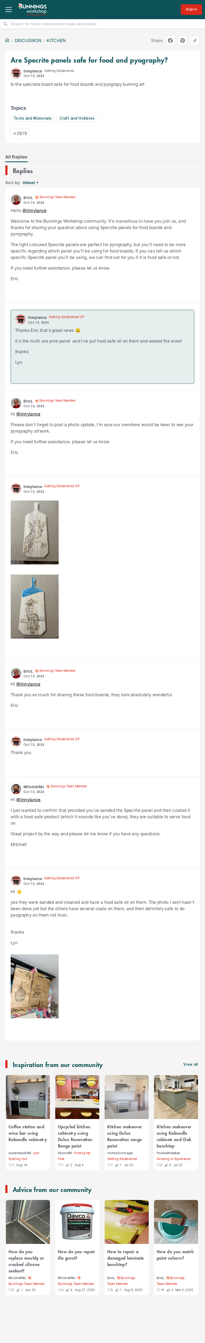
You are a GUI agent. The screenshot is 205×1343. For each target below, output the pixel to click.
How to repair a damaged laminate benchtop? (125, 1257)
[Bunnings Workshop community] (33, 9)
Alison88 (65, 1153)
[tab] (16, 157)
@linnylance (34, 210)
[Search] (5, 24)
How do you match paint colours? (175, 1254)
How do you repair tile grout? (76, 1254)
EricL (111, 1278)
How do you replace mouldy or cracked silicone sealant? (26, 1261)
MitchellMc (17, 1278)
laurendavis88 (20, 1153)
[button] (16, 73)
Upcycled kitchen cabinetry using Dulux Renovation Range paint (75, 1136)
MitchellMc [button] (33, 786)
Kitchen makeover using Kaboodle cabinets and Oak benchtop (174, 1136)
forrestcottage (120, 1153)
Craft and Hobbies (77, 118)
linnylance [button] (32, 71)
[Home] (7, 40)
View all (190, 1065)
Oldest (29, 182)
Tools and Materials (33, 118)
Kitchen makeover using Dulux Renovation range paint (124, 1136)
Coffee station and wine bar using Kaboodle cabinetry (28, 1132)
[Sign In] (191, 9)
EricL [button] (28, 197)
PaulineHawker (168, 1153)
